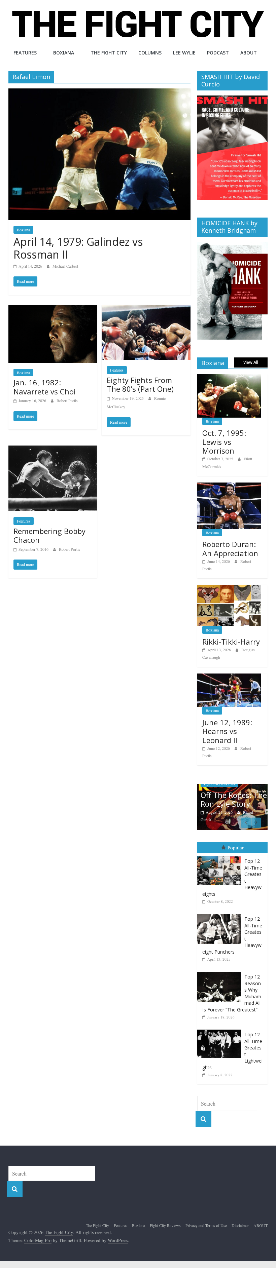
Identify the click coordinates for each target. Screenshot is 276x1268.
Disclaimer (240, 1225)
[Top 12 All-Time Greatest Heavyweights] (220, 856)
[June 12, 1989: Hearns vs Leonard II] (229, 677)
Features (25, 52)
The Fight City (109, 52)
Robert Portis (67, 400)
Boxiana (63, 52)
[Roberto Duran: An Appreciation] (229, 486)
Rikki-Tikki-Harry (231, 642)
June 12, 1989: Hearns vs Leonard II (227, 731)
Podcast (218, 52)
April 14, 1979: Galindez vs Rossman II (78, 248)
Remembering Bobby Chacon (49, 535)
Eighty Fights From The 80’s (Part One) (140, 384)
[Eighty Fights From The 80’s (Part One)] (146, 309)
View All (250, 362)
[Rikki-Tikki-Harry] (229, 588)
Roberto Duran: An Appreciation (230, 548)
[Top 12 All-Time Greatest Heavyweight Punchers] (220, 914)
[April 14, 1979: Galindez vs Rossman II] (99, 92)
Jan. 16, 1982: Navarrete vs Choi (44, 386)
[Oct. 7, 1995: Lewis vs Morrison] (229, 378)
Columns (150, 52)
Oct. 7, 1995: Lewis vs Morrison (224, 442)
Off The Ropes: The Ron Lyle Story (234, 799)
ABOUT (248, 52)
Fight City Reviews (165, 1225)
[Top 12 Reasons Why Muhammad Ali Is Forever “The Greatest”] (220, 972)
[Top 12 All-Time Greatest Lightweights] (220, 1030)
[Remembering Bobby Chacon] (52, 449)
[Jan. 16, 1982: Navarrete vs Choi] (52, 309)
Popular (236, 847)
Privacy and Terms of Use (206, 1225)
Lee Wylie (184, 52)
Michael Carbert (65, 266)
